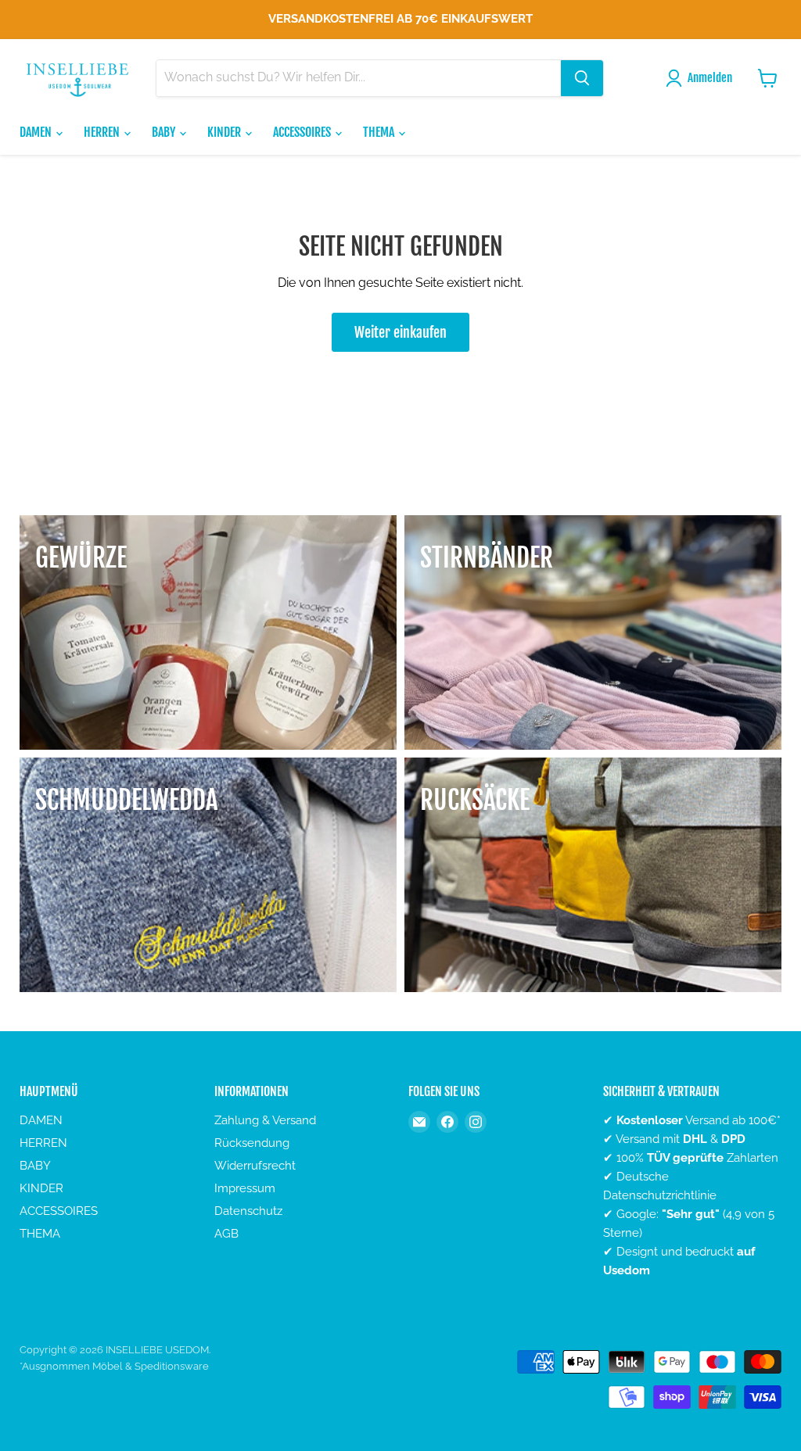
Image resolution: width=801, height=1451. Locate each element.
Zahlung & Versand (265, 1120)
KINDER (225, 132)
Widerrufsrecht (255, 1166)
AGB (226, 1234)
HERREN (103, 132)
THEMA (380, 132)
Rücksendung (251, 1143)
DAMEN (37, 132)
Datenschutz (248, 1211)
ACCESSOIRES (303, 132)
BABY (165, 132)
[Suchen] (582, 78)
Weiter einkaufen (400, 332)
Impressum (244, 1188)
